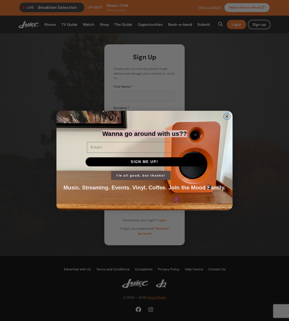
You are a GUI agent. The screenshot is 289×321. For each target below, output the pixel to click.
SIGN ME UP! (144, 162)
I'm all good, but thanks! (141, 175)
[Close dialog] (227, 116)
